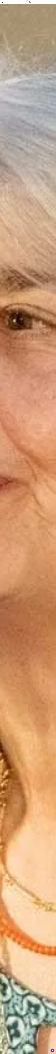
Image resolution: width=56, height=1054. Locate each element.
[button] (2, 2)
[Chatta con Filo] (52, 1050)
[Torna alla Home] (28, 2)
